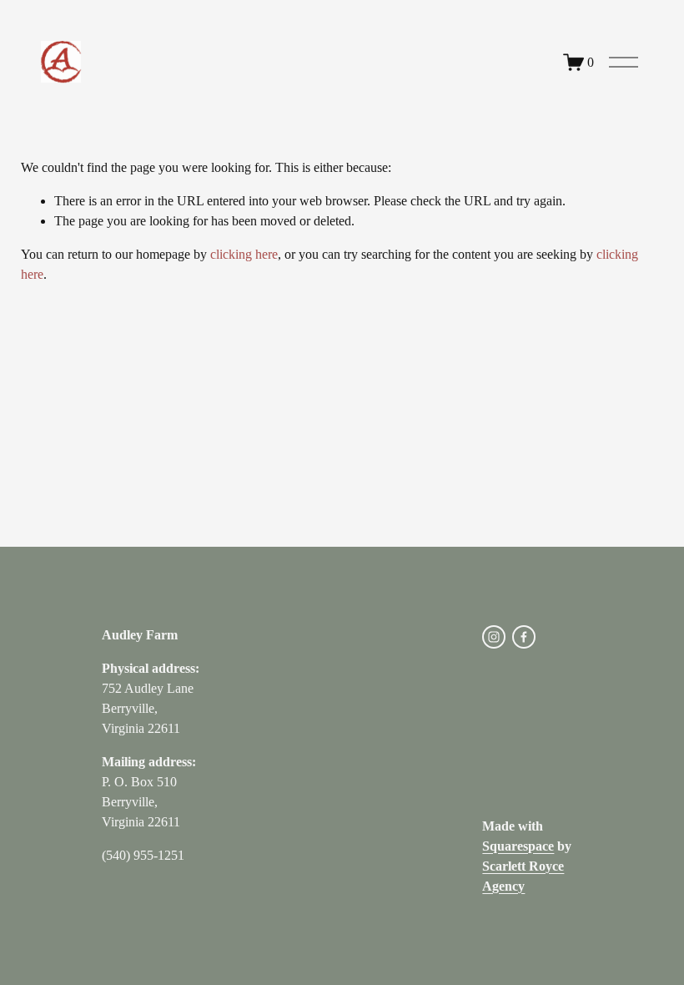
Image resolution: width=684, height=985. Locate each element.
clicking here (244, 254)
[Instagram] (493, 637)
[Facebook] (524, 637)
